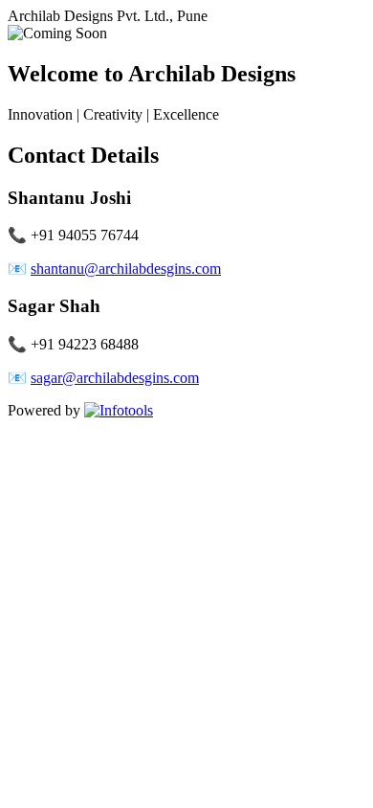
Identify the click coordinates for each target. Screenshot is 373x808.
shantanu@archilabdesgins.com (126, 268)
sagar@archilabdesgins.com (115, 378)
